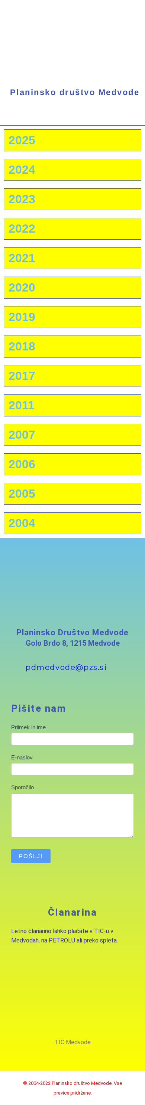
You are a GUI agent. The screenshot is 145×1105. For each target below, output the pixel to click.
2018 (22, 346)
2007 (22, 434)
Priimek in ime (28, 727)
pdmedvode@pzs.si (66, 667)
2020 (22, 287)
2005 (22, 493)
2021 (22, 258)
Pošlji (31, 856)
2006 (22, 464)
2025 (22, 140)
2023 (22, 199)
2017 (22, 375)
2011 (22, 405)
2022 (22, 228)
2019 (22, 317)
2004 (22, 523)
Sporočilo (22, 787)
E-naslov (22, 757)
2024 (22, 169)
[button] (72, 118)
